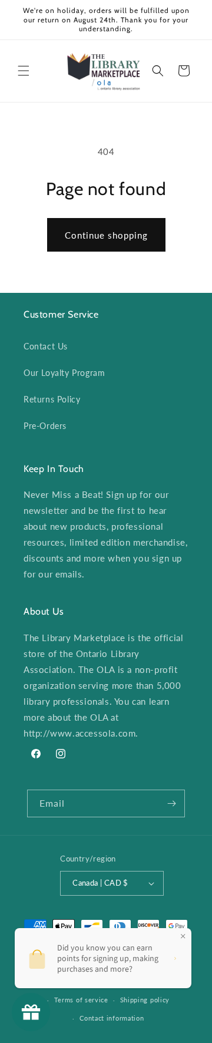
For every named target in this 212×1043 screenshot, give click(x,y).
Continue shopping (106, 235)
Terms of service (81, 1000)
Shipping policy (145, 1000)
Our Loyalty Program (64, 373)
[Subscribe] (171, 803)
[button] (24, 71)
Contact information (112, 1018)
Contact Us (46, 346)
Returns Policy (52, 399)
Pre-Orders (45, 426)
